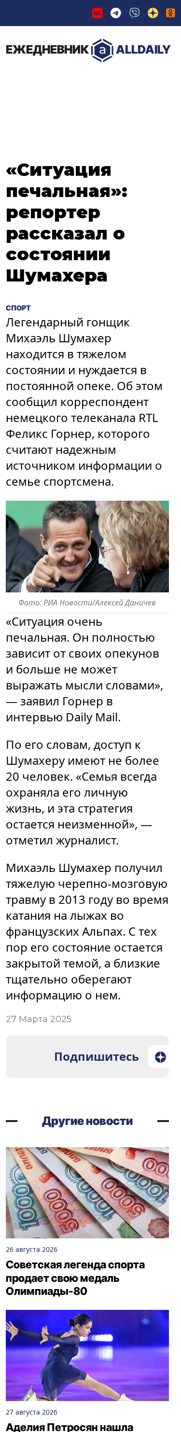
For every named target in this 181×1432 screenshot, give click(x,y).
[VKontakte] (97, 13)
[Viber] (134, 13)
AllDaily (88, 49)
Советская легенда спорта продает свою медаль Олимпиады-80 (75, 1277)
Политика (38, 81)
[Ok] (170, 13)
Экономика (108, 81)
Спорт (22, 307)
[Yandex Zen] (153, 13)
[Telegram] (116, 13)
